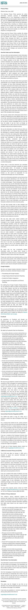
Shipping (22, 606)
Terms (4, 606)
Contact (11, 606)
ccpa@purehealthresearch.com (13, 489)
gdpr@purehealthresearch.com (16, 448)
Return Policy (17, 606)
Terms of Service (13, 408)
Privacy (7, 606)
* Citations (23, 605)
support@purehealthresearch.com (9, 396)
